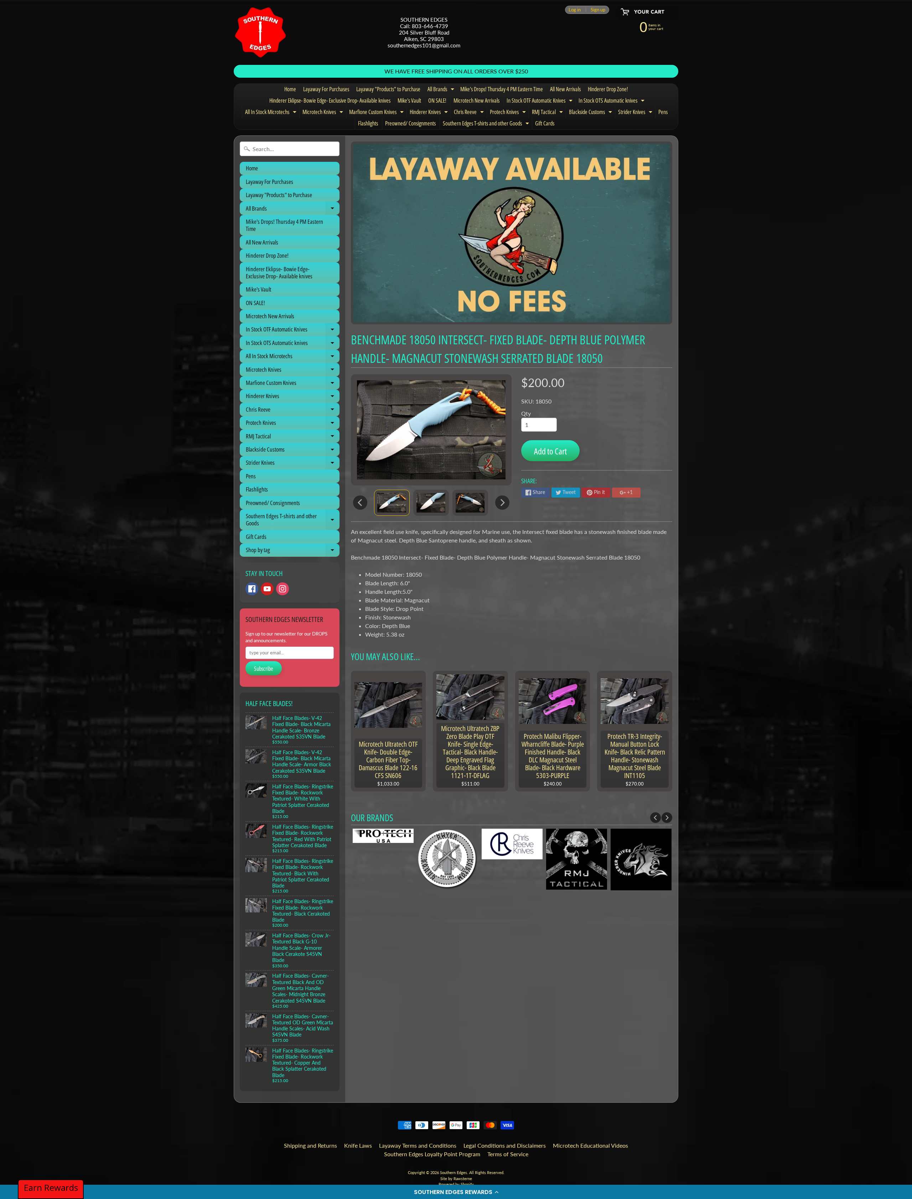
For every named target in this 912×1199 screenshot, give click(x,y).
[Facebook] (251, 588)
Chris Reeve (470, 113)
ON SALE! (437, 100)
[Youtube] (267, 588)
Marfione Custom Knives (377, 113)
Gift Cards (544, 123)
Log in (575, 9)
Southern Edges (453, 1172)
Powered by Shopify (456, 1184)
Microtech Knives (323, 113)
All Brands (442, 90)
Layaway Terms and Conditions (417, 1145)
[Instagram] (282, 588)
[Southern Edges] (260, 32)
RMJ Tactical (548, 113)
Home (290, 89)
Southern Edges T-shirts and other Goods (487, 124)
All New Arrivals (565, 89)
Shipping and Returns (310, 1145)
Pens (663, 112)
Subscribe (263, 669)
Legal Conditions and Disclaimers (504, 1145)
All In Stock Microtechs (271, 113)
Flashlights (368, 123)
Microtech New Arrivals (476, 100)
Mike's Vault (409, 100)
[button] (456, 1192)
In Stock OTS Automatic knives (612, 102)
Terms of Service (507, 1154)
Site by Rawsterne (456, 1178)
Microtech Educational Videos (590, 1145)
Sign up (598, 9)
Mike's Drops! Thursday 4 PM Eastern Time (501, 89)
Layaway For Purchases (326, 89)
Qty (526, 413)
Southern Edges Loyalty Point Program (432, 1154)
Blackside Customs (591, 113)
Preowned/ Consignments (410, 123)
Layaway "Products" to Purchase (388, 89)
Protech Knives (509, 113)
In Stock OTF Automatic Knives (540, 102)
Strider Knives (636, 113)
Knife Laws (358, 1145)
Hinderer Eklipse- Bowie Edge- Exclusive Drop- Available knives (329, 100)
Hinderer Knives (430, 113)
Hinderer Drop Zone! (608, 89)
